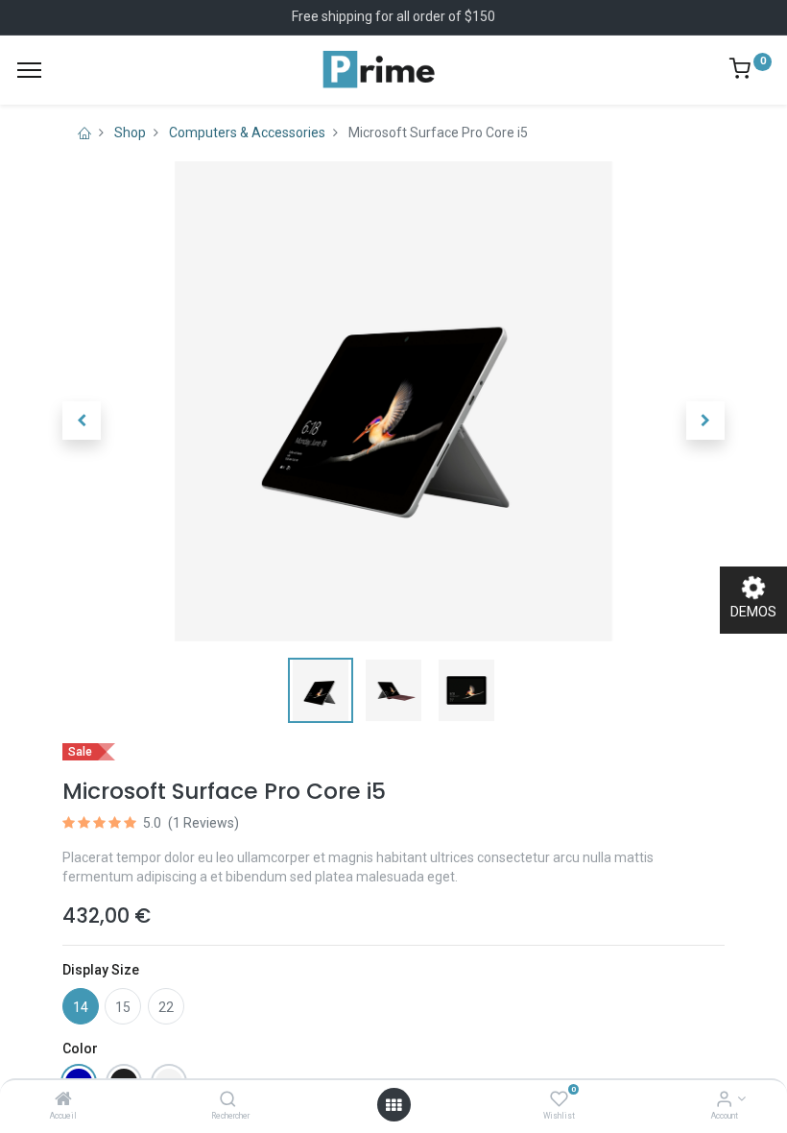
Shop (130, 132)
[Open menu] (393, 1105)
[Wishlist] (559, 1100)
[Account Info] (724, 1100)
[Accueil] (63, 1100)
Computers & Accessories (247, 132)
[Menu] (29, 70)
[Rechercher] (228, 1100)
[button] (81, 420)
